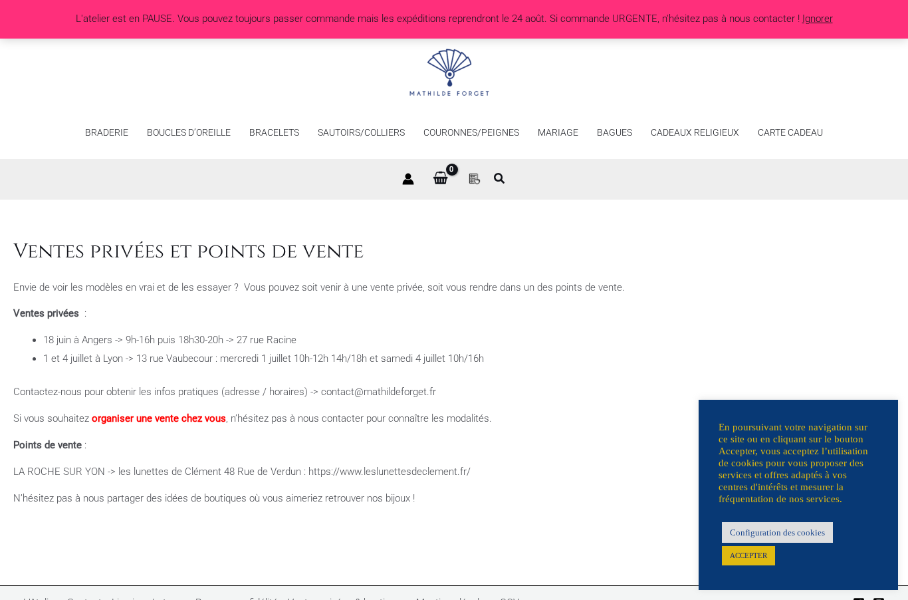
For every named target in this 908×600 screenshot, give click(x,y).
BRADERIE (106, 132)
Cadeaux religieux (695, 132)
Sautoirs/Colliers (361, 132)
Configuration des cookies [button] (777, 532)
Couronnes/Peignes (471, 132)
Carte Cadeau (790, 132)
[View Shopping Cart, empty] (440, 179)
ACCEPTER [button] (748, 555)
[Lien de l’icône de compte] (408, 179)
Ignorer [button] (817, 19)
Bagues (614, 132)
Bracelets (274, 132)
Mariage (558, 132)
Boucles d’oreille (189, 132)
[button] (500, 180)
